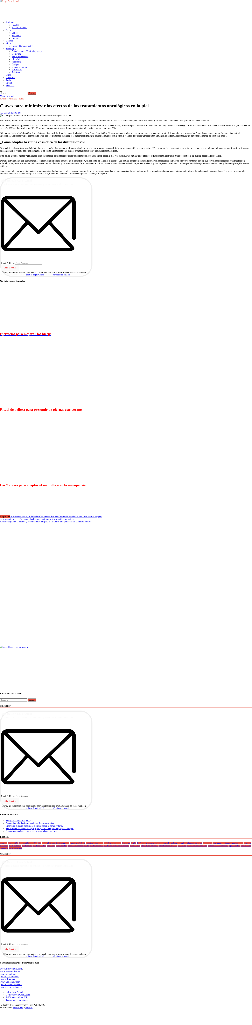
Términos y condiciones (17, 1000)
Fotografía (16, 61)
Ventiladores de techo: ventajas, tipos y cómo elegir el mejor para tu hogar (40, 828)
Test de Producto (19, 27)
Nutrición (10, 77)
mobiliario (4, 846)
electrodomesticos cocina (192, 843)
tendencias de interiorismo (218, 846)
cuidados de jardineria (112, 843)
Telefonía (16, 72)
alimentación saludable (28, 843)
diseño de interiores (159, 843)
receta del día (27, 846)
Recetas (15, 25)
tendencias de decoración (197, 846)
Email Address (7, 263)
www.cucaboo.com (10, 976)
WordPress (18, 1007)
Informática (17, 69)
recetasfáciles (109, 846)
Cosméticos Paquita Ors (51, 516)
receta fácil (51, 846)
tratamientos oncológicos (91, 516)
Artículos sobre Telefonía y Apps (27, 51)
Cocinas (15, 38)
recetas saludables (122, 846)
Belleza (9, 40)
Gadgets (15, 64)
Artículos (10, 22)
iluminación (207, 843)
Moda (8, 43)
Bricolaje (52, 843)
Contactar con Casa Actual (18, 994)
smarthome (163, 846)
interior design (219, 843)
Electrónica (17, 59)
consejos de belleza (31, 516)
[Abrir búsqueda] (1, 91)
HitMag (29, 1007)
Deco (8, 30)
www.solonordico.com (11, 984)
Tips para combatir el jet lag (18, 820)
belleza (13, 516)
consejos (65, 843)
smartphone (172, 846)
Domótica (16, 54)
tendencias (182, 846)
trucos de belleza (15, 848)
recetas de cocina (97, 846)
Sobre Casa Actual (14, 992)
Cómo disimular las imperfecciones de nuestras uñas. (30, 823)
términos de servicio (61, 275)
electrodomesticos (174, 843)
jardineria (239, 843)
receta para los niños (76, 846)
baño (39, 843)
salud (64, 516)
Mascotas (10, 85)
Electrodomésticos (20, 56)
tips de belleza (73, 516)
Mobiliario (16, 35)
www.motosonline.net (10, 971)
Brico (8, 75)
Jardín (8, 80)
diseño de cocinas (144, 843)
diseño (133, 843)
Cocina (59, 843)
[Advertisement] (53, 11)
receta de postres (39, 846)
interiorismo (230, 843)
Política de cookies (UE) (17, 997)
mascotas (247, 843)
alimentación (13, 843)
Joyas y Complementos (22, 46)
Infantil (9, 82)
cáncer (19, 516)
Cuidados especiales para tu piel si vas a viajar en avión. (31, 831)
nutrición (17, 846)
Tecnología (11, 48)
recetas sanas (135, 846)
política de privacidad (35, 275)
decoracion (126, 843)
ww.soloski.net (8, 979)
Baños (15, 33)
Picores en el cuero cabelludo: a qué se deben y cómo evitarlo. (34, 826)
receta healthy (61, 846)
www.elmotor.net (9, 974)
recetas (87, 846)
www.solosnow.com (10, 982)
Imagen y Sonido (19, 67)
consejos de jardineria (94, 843)
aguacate (3, 843)
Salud (21, 98)
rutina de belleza (147, 846)
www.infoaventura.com (11, 968)
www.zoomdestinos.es (11, 987)
